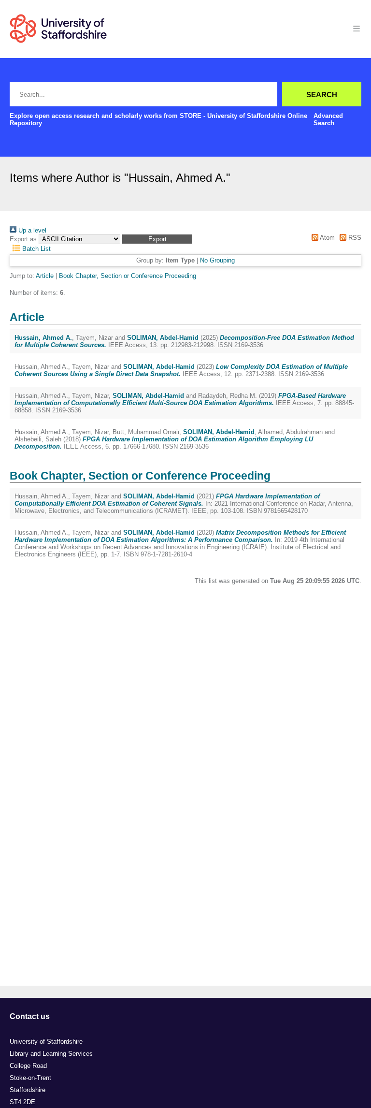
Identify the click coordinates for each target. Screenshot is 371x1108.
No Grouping (217, 260)
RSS (353, 237)
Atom (326, 237)
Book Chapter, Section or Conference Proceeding (127, 275)
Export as (23, 239)
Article (45, 275)
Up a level (31, 230)
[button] (157, 239)
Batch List (35, 248)
